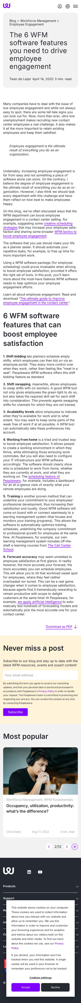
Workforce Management (38, 21)
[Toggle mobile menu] (75, 6)
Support (8, 898)
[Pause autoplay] (75, 847)
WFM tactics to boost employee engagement (40, 234)
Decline (55, 987)
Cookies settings (40, 977)
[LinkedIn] (29, 872)
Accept (25, 987)
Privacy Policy (46, 691)
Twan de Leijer (20, 79)
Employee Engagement (26, 24)
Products (9, 886)
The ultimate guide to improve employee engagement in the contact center (35, 301)
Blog (12, 21)
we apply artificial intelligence (40, 602)
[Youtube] (40, 872)
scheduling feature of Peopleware (31, 478)
